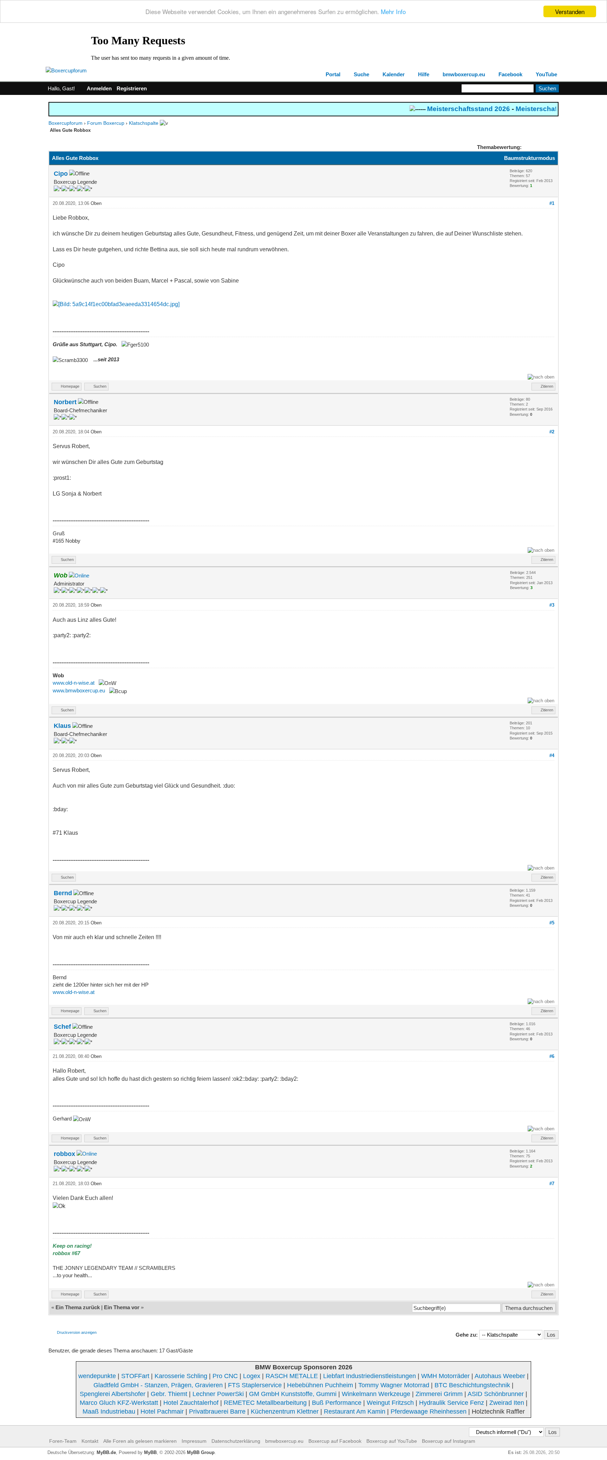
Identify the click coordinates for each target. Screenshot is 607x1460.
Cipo (61, 173)
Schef (62, 1026)
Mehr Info (393, 11)
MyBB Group (201, 1452)
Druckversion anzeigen (77, 1332)
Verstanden (570, 11)
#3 (551, 605)
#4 (551, 755)
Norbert (65, 402)
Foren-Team (63, 1441)
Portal (333, 74)
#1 (551, 203)
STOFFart (135, 1376)
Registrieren (132, 88)
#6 (551, 1056)
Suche (361, 74)
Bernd (63, 893)
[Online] (79, 576)
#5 (551, 922)
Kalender (394, 74)
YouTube (546, 74)
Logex (251, 1376)
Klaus (62, 725)
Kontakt (89, 1441)
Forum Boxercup (105, 123)
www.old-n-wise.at (73, 683)
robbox (64, 1153)
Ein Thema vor (121, 1307)
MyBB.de (106, 1452)
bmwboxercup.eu (464, 74)
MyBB (150, 1452)
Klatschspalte (143, 123)
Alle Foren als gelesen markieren (140, 1441)
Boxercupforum (65, 123)
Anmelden (99, 88)
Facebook (510, 74)
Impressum (194, 1441)
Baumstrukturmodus (529, 158)
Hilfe (423, 74)
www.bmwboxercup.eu (79, 690)
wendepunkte (97, 1376)
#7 (551, 1183)
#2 (551, 431)
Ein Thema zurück (78, 1307)
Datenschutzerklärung (235, 1441)
